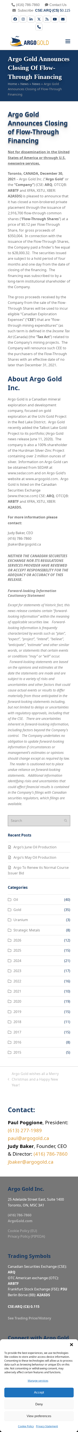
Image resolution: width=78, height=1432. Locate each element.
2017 (17, 1032)
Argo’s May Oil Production (34, 857)
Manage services (38, 1381)
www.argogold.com (42, 478)
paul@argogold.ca (28, 1138)
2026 (17, 940)
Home (12, 84)
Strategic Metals (26, 930)
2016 (17, 1042)
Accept (39, 1392)
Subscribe (25, 10)
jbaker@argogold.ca (24, 544)
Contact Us (58, 5)
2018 (17, 1021)
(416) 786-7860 (28, 5)
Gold (17, 909)
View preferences (39, 1416)
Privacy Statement (47, 1426)
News (24, 84)
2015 (17, 1052)
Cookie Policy (26, 1426)
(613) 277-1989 (25, 1130)
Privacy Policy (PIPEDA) (26, 1236)
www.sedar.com (21, 473)
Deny (39, 1404)
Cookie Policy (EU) (22, 1230)
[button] (71, 1344)
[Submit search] (65, 820)
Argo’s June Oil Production (35, 847)
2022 (17, 981)
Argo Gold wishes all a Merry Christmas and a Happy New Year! (33, 1079)
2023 (17, 970)
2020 (17, 1001)
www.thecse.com (23, 495)
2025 (17, 950)
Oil (15, 899)
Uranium (20, 919)
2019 (17, 1011)
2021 (17, 991)
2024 (17, 960)
